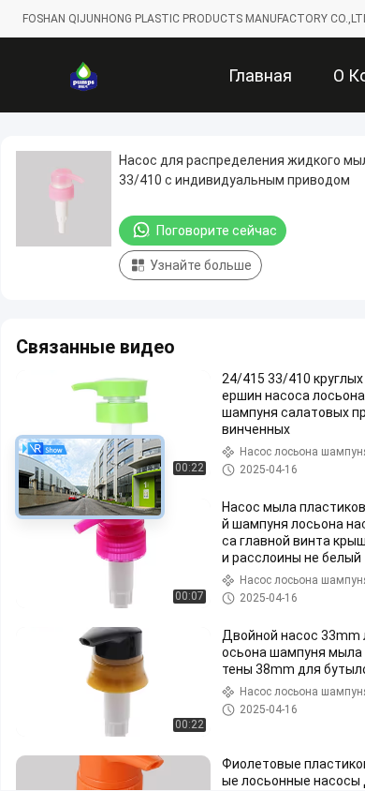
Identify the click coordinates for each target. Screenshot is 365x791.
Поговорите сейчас (216, 230)
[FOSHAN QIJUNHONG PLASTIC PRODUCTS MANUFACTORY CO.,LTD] (83, 74)
